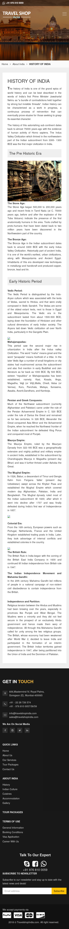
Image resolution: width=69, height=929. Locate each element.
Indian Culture (10, 789)
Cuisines (7, 793)
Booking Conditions (13, 832)
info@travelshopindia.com (23, 713)
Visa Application (11, 836)
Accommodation (11, 798)
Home (5, 64)
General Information (13, 827)
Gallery (6, 803)
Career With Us (11, 841)
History (6, 784)
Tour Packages (10, 764)
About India (19, 64)
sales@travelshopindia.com (23, 717)
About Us (7, 755)
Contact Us (8, 769)
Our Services (9, 760)
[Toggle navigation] (64, 13)
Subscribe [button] (59, 891)
